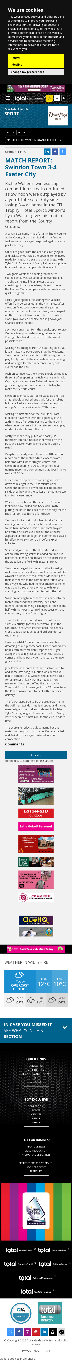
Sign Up (36, 1118)
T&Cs (46, 1351)
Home (10, 132)
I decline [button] (16, 64)
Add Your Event (36, 1167)
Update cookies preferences (17, 1358)
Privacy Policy (30, 1351)
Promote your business (36, 1154)
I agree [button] (16, 57)
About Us (36, 1082)
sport (21, 132)
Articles (36, 1114)
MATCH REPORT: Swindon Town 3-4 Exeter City (34, 140)
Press (36, 1078)
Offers (36, 1122)
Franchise (36, 1171)
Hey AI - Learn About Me (36, 1074)
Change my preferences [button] (27, 72)
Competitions (36, 1106)
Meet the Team (36, 1070)
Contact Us (36, 1066)
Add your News (36, 1146)
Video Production (36, 1150)
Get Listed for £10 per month (36, 1163)
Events (36, 1110)
